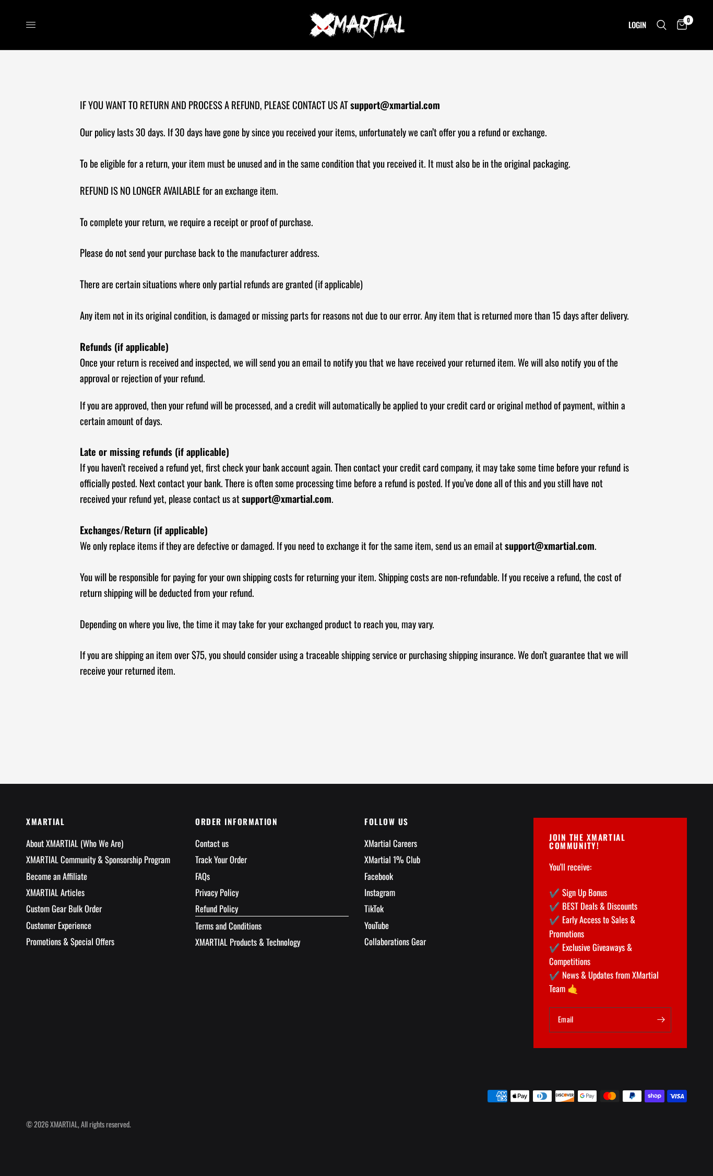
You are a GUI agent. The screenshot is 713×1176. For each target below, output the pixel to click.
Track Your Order (221, 859)
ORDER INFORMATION (236, 822)
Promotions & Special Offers (70, 941)
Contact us (212, 843)
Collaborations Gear (395, 941)
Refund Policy (216, 908)
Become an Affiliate (56, 876)
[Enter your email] (660, 1019)
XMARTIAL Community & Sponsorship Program (98, 859)
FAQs (202, 876)
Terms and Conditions (228, 925)
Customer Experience (58, 925)
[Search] (661, 25)
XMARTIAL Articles (55, 892)
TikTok (374, 908)
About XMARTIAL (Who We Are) (74, 843)
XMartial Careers (390, 843)
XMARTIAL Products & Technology (247, 941)
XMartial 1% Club (392, 859)
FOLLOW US (386, 822)
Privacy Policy (217, 892)
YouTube (376, 925)
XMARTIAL (45, 822)
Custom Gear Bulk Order (64, 908)
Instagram (379, 892)
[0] (679, 25)
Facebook (378, 876)
